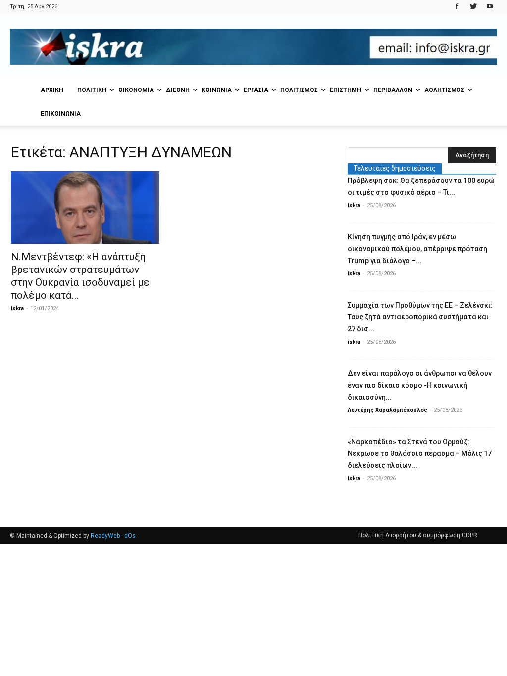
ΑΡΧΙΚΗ (52, 90)
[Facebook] (457, 7)
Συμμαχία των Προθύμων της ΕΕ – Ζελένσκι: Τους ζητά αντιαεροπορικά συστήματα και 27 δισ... (420, 317)
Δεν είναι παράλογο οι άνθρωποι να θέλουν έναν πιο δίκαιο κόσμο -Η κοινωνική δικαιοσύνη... (420, 385)
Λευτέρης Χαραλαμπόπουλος (387, 410)
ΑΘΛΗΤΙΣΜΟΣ (444, 90)
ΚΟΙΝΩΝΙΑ (217, 90)
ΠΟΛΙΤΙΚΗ (91, 90)
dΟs (130, 535)
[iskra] (253, 47)
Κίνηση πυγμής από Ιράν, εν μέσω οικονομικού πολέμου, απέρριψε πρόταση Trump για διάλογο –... (417, 249)
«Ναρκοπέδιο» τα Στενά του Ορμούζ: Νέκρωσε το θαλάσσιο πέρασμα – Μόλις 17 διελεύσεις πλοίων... (420, 453)
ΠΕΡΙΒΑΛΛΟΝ (392, 90)
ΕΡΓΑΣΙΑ (256, 90)
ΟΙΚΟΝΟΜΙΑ (136, 90)
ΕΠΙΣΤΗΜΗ (345, 90)
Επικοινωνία (61, 113)
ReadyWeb (105, 535)
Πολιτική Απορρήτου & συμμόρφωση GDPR (417, 535)
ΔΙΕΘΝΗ (178, 90)
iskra (17, 308)
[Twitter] (473, 7)
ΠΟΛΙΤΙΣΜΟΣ (299, 90)
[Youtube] (489, 7)
